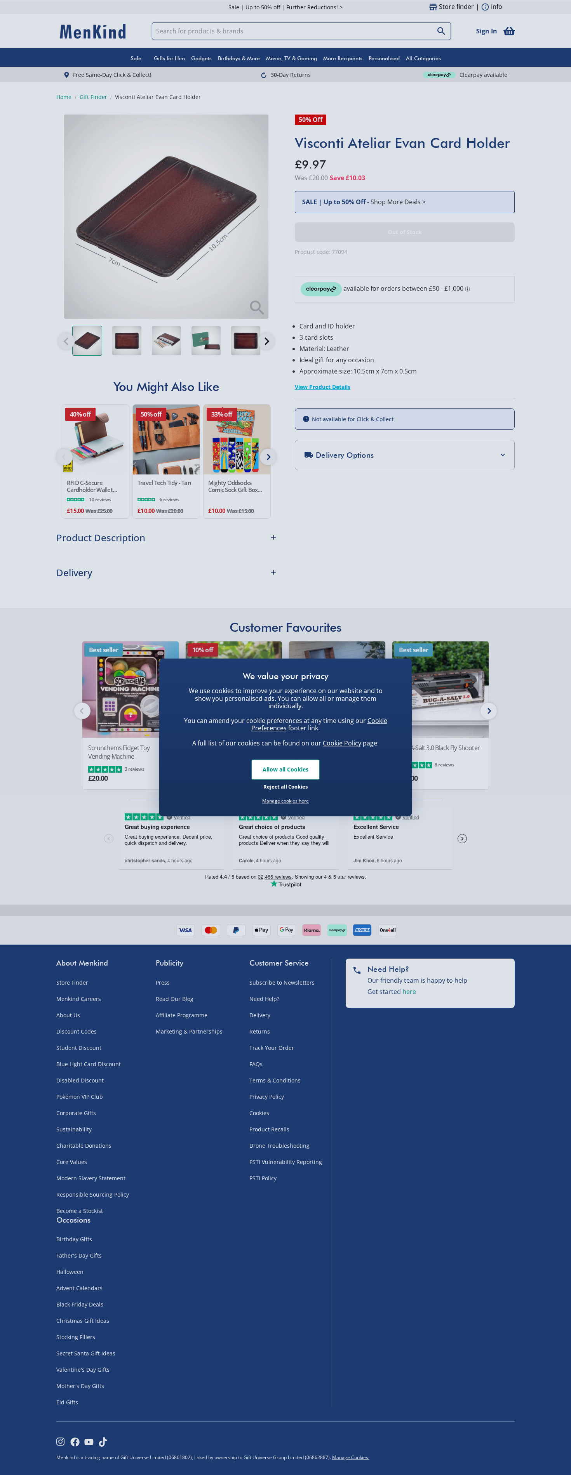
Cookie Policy (342, 743)
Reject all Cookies (285, 786)
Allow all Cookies (285, 769)
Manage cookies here (285, 801)
